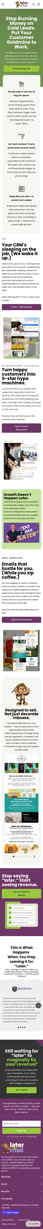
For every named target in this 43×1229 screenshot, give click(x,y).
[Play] (21, 533)
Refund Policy (24, 1220)
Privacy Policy (32, 1136)
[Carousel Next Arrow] (34, 856)
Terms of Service (9, 1224)
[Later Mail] (21, 4)
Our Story (5, 1203)
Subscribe (21, 1131)
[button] (38, 4)
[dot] (13, 856)
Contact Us (6, 1207)
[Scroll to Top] (39, 1216)
